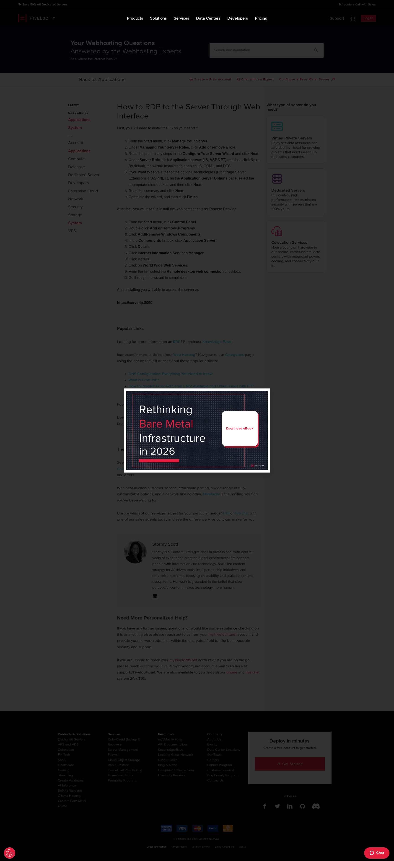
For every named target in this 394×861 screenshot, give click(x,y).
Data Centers (208, 18)
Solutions (158, 18)
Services (181, 18)
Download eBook (239, 428)
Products (135, 18)
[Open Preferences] (9, 853)
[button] (263, 394)
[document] (197, 430)
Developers (237, 18)
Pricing (261, 18)
